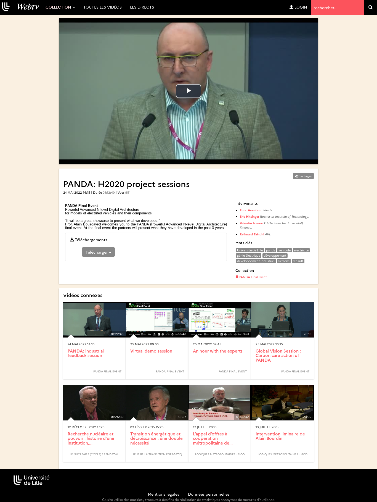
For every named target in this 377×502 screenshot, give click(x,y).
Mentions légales (163, 494)
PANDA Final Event (252, 277)
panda (270, 250)
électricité (301, 250)
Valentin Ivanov (251, 223)
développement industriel (256, 261)
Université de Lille (250, 250)
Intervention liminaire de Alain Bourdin (280, 436)
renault (298, 261)
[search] (370, 7)
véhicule (284, 250)
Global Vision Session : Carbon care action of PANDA (278, 355)
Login (300, 7)
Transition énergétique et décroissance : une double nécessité (156, 438)
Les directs (142, 7)
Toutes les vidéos (102, 7)
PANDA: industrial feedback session (86, 353)
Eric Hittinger (249, 216)
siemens (284, 261)
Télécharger (97, 252)
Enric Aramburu (251, 210)
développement (275, 255)
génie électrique (248, 255)
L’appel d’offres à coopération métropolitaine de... (213, 438)
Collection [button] (59, 7)
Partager (305, 176)
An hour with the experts (218, 351)
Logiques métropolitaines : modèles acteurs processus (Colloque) (221, 454)
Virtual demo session (151, 351)
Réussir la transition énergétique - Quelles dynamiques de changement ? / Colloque (158, 454)
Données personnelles (208, 494)
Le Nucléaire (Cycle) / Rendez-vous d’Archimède (95, 454)
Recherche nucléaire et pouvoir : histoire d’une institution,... (91, 438)
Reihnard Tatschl (252, 234)
